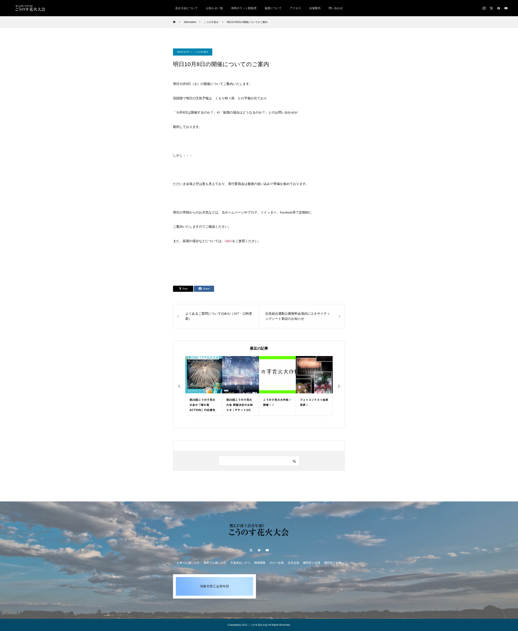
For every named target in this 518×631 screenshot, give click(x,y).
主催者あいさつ (240, 562)
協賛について (273, 8)
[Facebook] (499, 8)
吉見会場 (293, 562)
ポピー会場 (277, 562)
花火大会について (186, 8)
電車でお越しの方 (215, 562)
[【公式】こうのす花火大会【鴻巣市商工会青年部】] (30, 8)
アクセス (295, 8)
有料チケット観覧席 (244, 8)
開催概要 (259, 562)
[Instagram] (484, 8)
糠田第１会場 (311, 562)
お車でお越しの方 (188, 562)
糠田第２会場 (332, 562)
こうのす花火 (201, 51)
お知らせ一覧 (214, 8)
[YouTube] (506, 8)
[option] (203, 386)
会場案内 (315, 8)
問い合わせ (336, 8)
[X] (491, 8)
